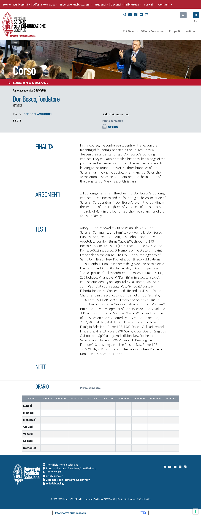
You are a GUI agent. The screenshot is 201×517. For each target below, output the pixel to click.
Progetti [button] (175, 31)
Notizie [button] (190, 31)
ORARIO (113, 127)
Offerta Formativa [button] (152, 31)
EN (195, 20)
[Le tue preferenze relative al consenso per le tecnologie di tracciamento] (195, 511)
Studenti (100, 5)
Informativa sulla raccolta (70, 512)
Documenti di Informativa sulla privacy (68, 480)
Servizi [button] (148, 5)
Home (7, 5)
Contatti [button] (164, 5)
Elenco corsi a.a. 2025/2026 (30, 83)
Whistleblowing (55, 484)
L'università (20, 5)
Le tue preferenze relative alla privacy (114, 512)
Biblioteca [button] (132, 5)
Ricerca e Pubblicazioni (75, 5)
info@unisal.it (54, 476)
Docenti (116, 5)
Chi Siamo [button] (129, 31)
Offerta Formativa (44, 5)
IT (196, 15)
